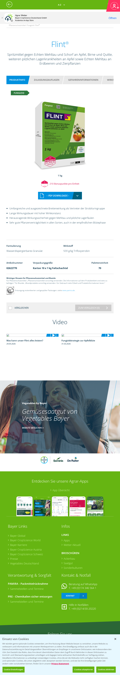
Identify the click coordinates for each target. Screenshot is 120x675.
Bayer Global (17, 535)
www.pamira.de (68, 290)
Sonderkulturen (73, 568)
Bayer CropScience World (25, 540)
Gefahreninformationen (83, 79)
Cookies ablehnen (106, 669)
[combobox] (60, 196)
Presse (14, 558)
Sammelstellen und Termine (27, 589)
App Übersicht (61, 490)
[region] (60, 654)
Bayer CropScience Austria (26, 549)
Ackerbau (69, 558)
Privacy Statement (60, 663)
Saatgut (68, 563)
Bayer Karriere (18, 545)
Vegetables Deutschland (24, 563)
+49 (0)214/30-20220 (83, 608)
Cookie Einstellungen (13, 669)
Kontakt (70, 595)
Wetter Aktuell (72, 545)
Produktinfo (17, 79)
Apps (67, 540)
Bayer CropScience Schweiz (26, 554)
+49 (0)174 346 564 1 (83, 588)
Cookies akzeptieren (83, 669)
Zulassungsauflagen (46, 79)
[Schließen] (2, 18)
